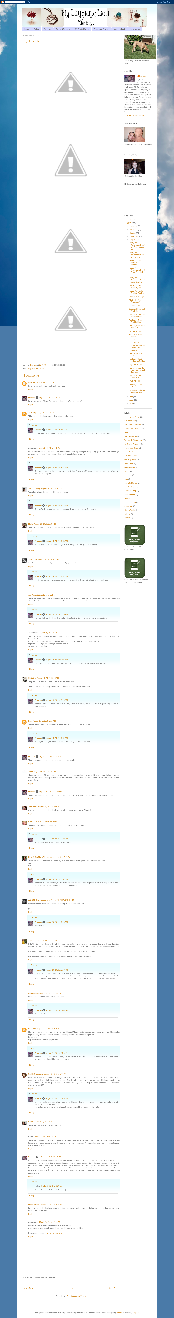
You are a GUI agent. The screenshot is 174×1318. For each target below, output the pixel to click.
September (134, 236)
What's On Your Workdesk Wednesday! (135, 262)
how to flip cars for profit (55, 1233)
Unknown (32, 1029)
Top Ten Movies (130, 436)
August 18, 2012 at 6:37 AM (57, 576)
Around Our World (131, 456)
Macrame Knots (119, 29)
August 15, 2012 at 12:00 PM (43, 595)
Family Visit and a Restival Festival (136, 292)
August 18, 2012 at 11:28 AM (50, 792)
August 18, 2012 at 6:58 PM (49, 807)
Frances (31, 398)
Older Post (113, 1288)
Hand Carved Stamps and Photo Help (137, 391)
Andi (30, 382)
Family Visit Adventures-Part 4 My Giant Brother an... (137, 246)
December (133, 226)
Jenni (30, 772)
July (131, 397)
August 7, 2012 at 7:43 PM (49, 448)
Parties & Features (63, 29)
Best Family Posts (131, 417)
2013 (129, 220)
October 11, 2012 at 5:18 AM (51, 1205)
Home (26, 29)
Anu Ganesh (33, 993)
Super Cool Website (132, 429)
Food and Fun (129, 495)
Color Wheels (129, 510)
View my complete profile (134, 115)
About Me (47, 29)
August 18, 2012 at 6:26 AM (57, 614)
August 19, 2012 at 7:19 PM (59, 857)
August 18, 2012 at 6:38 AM (50, 756)
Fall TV (127, 514)
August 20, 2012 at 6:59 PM (48, 1029)
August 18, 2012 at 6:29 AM (57, 700)
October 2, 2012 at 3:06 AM (51, 1186)
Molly (30, 524)
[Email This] (53, 365)
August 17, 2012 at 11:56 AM (44, 721)
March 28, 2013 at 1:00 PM (50, 1222)
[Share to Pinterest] (64, 365)
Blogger (135, 1313)
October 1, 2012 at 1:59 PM (50, 1157)
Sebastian (128, 506)
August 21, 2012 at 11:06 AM (57, 1010)
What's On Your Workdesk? (135, 301)
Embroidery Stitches (101, 29)
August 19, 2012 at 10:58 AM (45, 822)
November (133, 229)
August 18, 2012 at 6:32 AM (57, 506)
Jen (29, 595)
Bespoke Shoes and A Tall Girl (137, 310)
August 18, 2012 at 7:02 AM (45, 772)
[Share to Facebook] (61, 365)
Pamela (31, 1122)
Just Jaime (32, 807)
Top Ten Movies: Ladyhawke (135, 377)
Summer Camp (130, 491)
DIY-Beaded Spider (82, 29)
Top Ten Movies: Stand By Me (135, 286)
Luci (126, 432)
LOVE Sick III (134, 381)
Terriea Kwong (34, 488)
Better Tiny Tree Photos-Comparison (135, 337)
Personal (127, 475)
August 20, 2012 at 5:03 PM (50, 993)
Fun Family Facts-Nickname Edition (137, 360)
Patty (30, 822)
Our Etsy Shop (130, 460)
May (131, 403)
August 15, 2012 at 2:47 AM (49, 559)
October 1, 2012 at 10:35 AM (45, 1137)
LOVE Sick (128, 464)
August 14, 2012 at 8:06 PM (45, 524)
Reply (30, 389)
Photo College (129, 487)
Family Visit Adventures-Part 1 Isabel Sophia (137, 280)
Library (127, 498)
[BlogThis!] (56, 365)
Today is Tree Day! (136, 297)
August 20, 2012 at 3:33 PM (57, 839)
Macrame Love (134, 305)
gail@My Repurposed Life (39, 900)
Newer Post (28, 1288)
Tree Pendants (130, 452)
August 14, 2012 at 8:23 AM (57, 468)
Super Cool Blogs (131, 448)
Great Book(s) (129, 467)
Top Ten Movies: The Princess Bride (137, 316)
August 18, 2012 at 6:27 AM (57, 660)
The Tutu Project (135, 331)
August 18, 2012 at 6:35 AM (57, 541)
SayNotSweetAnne (36, 1074)
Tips (126, 479)
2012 (129, 223)
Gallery (36, 29)
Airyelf (119, 1313)
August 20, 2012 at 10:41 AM (62, 900)
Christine (32, 678)
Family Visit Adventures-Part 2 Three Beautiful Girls (137, 271)
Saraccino (32, 559)
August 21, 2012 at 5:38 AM (55, 1074)
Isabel (126, 471)
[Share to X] (59, 365)
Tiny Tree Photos (135, 364)
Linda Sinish (33, 1205)
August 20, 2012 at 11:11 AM (45, 940)
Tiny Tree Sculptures (36, 369)
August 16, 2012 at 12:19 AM (50, 633)
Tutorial (127, 518)
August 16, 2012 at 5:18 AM (48, 678)
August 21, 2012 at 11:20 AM (57, 1099)
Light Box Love (135, 342)
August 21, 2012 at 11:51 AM (46, 1122)
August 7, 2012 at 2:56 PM (43, 382)
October (132, 233)
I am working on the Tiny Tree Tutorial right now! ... (137, 370)
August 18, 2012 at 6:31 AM (57, 738)
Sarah (30, 940)
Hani (30, 721)
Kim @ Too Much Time (38, 857)
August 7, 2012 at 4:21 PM (49, 398)
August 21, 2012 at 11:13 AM (57, 1053)
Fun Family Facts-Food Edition (136, 321)
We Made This (130, 421)
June (131, 400)
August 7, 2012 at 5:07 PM (43, 413)
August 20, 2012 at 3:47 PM (57, 879)
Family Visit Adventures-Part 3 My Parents (137, 255)
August (132, 240)
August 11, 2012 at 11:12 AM (57, 430)
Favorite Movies (130, 483)
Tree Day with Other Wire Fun (137, 327)
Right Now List (130, 502)
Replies (34, 425)
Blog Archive (135, 29)
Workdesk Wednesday (133, 440)
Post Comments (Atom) (76, 1296)
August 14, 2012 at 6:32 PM (52, 488)
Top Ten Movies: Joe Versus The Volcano (137, 348)
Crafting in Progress (132, 444)
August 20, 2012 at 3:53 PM (57, 970)
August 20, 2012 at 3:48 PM (57, 922)
